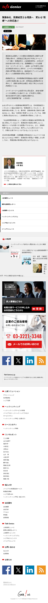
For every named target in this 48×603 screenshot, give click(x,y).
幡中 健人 (6, 462)
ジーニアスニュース (8, 229)
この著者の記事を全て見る (14, 184)
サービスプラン (8, 416)
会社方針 (6, 509)
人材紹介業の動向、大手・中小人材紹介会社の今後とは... (23, 270)
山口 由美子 (6, 441)
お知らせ (8, 560)
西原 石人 (6, 468)
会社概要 (6, 507)
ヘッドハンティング (12, 407)
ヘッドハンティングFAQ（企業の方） (14, 418)
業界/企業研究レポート (9, 204)
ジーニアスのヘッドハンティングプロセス (16, 413)
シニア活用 (6, 400)
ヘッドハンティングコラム (10, 216)
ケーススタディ (11, 425)
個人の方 (8, 485)
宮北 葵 (5, 471)
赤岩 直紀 (6, 473)
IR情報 (5, 515)
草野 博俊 (6, 460)
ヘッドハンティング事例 (10, 428)
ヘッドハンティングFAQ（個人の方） (14, 497)
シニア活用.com (8, 494)
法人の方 (6, 551)
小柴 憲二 (6, 446)
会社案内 (8, 503)
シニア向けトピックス (8, 223)
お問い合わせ (10, 547)
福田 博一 (6, 444)
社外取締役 (6, 398)
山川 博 (6, 454)
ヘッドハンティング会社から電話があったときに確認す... (28, 245)
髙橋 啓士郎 (6, 465)
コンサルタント (11, 434)
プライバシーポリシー (9, 584)
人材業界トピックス (8, 210)
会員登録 (6, 553)
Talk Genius (9, 524)
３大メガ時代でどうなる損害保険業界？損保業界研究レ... (35, 251)
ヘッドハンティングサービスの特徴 (14, 410)
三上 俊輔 (6, 438)
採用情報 (6, 517)
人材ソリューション (12, 391)
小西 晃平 (6, 457)
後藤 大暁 (6, 479)
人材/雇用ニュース (8, 27)
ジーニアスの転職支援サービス (12, 489)
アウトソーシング (8, 395)
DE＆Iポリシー (7, 582)
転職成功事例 (7, 491)
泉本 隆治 (6, 476)
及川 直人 (6, 452)
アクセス (6, 512)
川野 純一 (6, 449)
